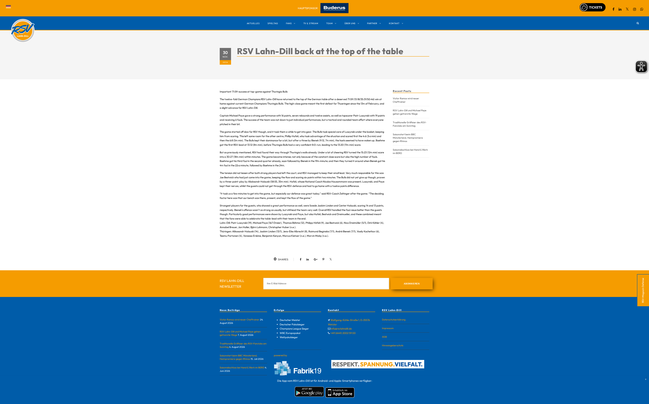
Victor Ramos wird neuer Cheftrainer (239, 319)
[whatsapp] (641, 9)
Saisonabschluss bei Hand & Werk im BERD (242, 367)
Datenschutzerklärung (393, 319)
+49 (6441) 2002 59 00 (343, 333)
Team (329, 23)
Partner (372, 23)
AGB (384, 336)
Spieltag (273, 23)
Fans (289, 23)
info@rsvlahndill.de (341, 328)
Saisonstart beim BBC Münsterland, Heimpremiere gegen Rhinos (408, 138)
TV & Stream (310, 23)
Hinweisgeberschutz (392, 345)
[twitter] (627, 9)
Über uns (349, 23)
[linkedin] (620, 9)
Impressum (388, 328)
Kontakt (394, 23)
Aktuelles (253, 23)
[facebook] (613, 9)
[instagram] (634, 9)
